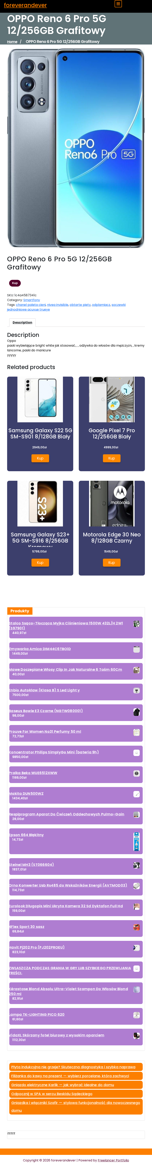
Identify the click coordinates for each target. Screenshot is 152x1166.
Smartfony (31, 300)
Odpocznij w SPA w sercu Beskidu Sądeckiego (51, 1093)
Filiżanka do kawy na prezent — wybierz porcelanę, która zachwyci (70, 1075)
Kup (15, 283)
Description (22, 322)
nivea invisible (57, 304)
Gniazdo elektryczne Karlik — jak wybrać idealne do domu (62, 1084)
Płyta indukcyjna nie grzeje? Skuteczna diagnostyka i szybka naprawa (73, 1066)
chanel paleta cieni (31, 304)
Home (12, 41)
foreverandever (25, 5)
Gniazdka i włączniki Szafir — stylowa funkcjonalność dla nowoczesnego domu (75, 1106)
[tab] (22, 322)
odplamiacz (101, 304)
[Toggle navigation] (118, 3)
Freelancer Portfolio (113, 1160)
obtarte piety (80, 304)
